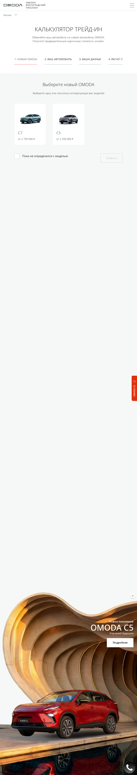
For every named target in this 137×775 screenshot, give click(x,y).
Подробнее (120, 642)
